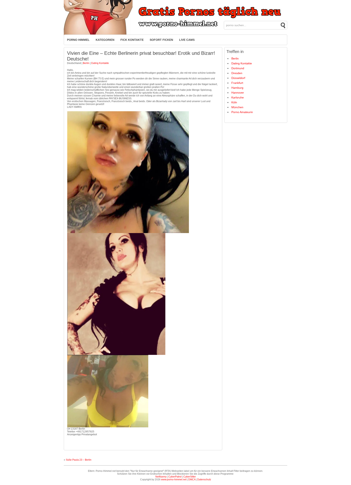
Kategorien (105, 39)
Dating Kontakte (100, 63)
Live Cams (187, 39)
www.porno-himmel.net (173, 479)
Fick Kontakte (132, 39)
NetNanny (161, 476)
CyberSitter (189, 476)
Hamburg (237, 87)
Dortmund (237, 68)
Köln (234, 102)
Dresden (236, 73)
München (237, 107)
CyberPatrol (175, 476)
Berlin (86, 63)
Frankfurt (237, 82)
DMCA (191, 479)
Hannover (237, 92)
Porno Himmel (78, 39)
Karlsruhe (237, 97)
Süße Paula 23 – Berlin (78, 459)
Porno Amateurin (242, 112)
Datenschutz (204, 479)
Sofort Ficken (161, 39)
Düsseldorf (238, 78)
